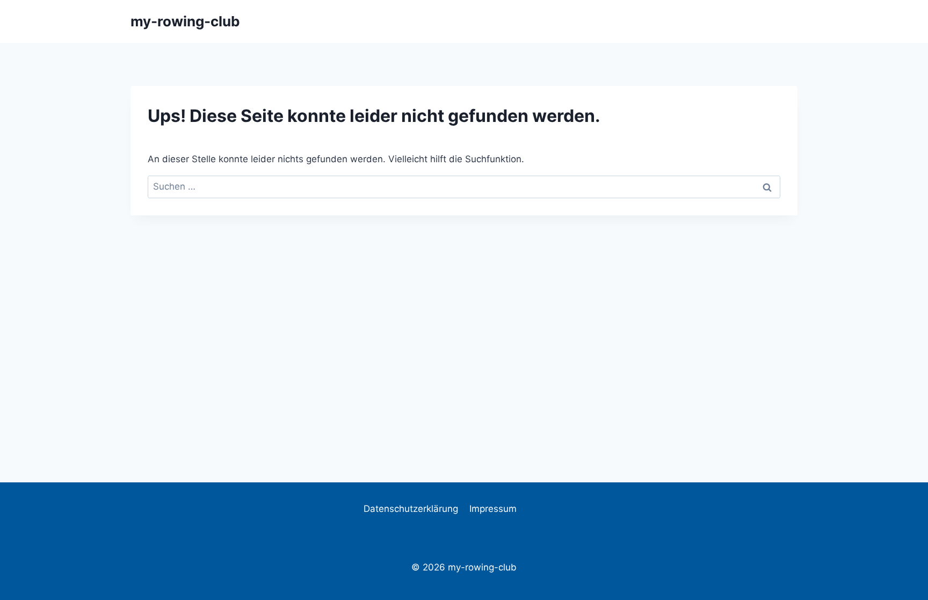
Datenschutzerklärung (411, 508)
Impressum (493, 508)
